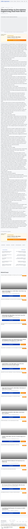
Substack (26, 521)
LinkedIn (23, 521)
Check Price (23, 344)
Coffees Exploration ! (5, 1)
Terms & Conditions (12, 521)
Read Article (11, 344)
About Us (10, 520)
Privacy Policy (13, 520)
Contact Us (12, 523)
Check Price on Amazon (17, 239)
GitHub (20, 521)
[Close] (26, 527)
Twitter (17, 521)
